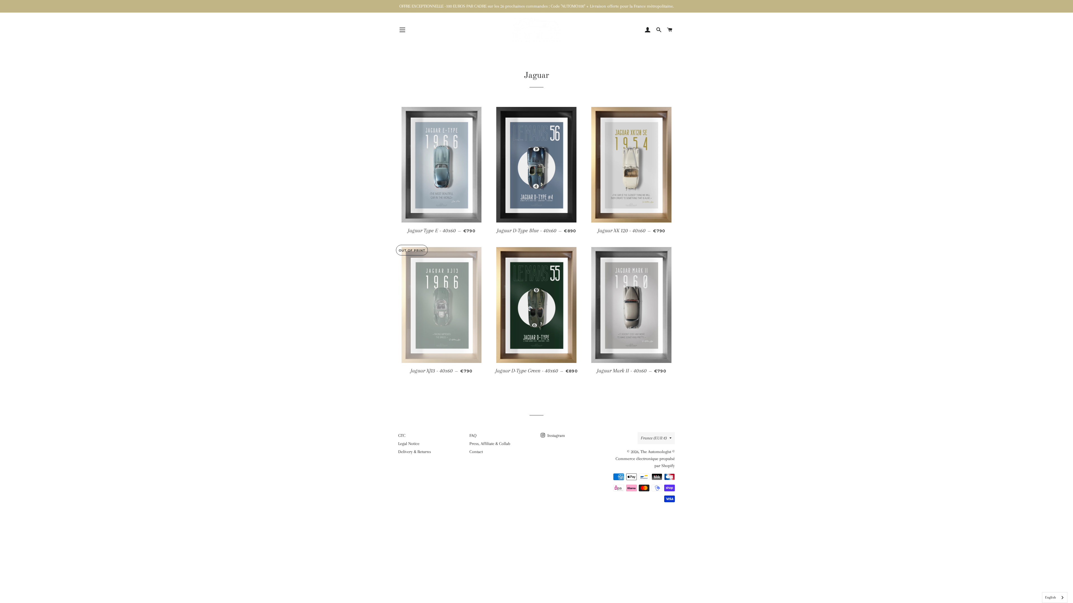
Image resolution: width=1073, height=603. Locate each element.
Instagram (555, 435)
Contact (476, 451)
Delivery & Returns (414, 451)
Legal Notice (408, 443)
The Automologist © (657, 451)
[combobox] (1054, 597)
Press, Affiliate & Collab (489, 443)
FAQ (472, 435)
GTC (401, 435)
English (1050, 597)
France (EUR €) (654, 438)
